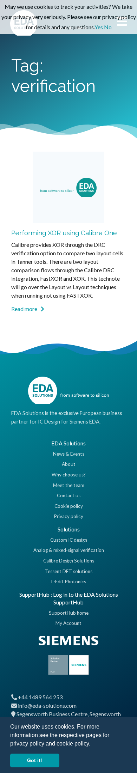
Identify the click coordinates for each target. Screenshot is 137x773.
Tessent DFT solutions (68, 571)
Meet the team (68, 485)
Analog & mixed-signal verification (68, 550)
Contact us (68, 495)
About (69, 464)
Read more (24, 308)
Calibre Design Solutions (68, 561)
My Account (68, 623)
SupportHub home (69, 613)
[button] (93, 744)
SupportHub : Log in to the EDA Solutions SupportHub (68, 598)
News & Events (68, 454)
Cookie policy (68, 506)
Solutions (69, 529)
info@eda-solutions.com (47, 705)
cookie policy (73, 744)
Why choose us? (69, 474)
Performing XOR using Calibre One (64, 233)
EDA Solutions (68, 443)
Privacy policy (68, 516)
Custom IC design (68, 540)
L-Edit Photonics (68, 581)
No (108, 27)
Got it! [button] (34, 760)
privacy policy (27, 744)
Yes (98, 27)
